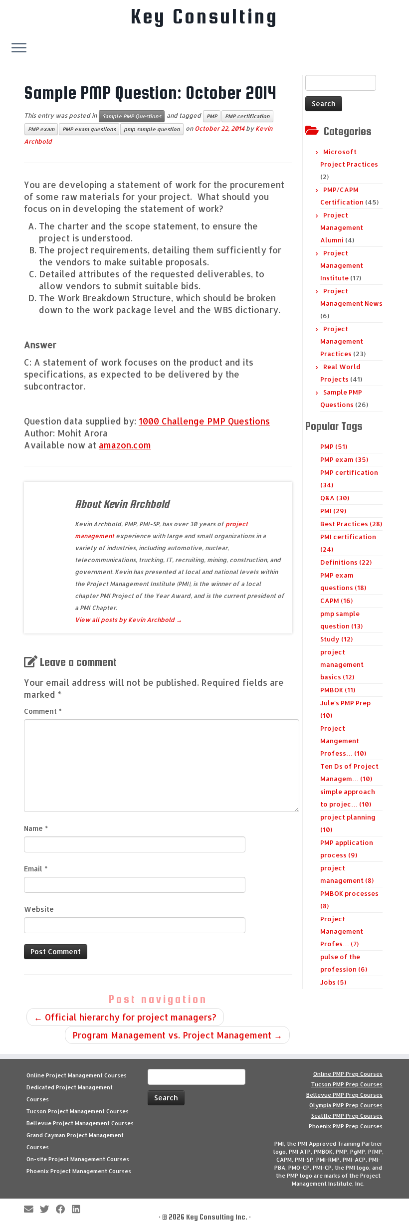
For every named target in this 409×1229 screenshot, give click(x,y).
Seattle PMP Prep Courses (347, 1115)
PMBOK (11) (337, 690)
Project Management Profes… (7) (341, 931)
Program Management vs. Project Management (177, 1034)
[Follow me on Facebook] (64, 1210)
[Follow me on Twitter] (48, 1210)
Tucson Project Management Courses (77, 1111)
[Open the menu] (18, 48)
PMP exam (41, 129)
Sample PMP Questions (131, 116)
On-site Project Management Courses (77, 1159)
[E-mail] (32, 1210)
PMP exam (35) (344, 459)
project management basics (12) (342, 664)
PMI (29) (333, 511)
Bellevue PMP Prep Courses (344, 1094)
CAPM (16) (336, 601)
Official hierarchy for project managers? (125, 1017)
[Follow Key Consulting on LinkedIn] (79, 1210)
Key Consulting (204, 16)
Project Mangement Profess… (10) (343, 740)
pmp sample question (152, 129)
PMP (211, 116)
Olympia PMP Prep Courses (346, 1105)
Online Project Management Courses (76, 1075)
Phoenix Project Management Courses (78, 1171)
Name (36, 828)
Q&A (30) (334, 498)
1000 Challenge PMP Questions (204, 420)
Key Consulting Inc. (216, 1217)
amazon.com (125, 444)
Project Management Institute (341, 265)
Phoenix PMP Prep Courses (346, 1126)
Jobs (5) (333, 982)
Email (35, 868)
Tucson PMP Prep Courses (347, 1084)
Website (39, 909)
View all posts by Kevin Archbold (128, 619)
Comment (43, 711)
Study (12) (336, 639)
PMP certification (247, 116)
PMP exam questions (89, 129)
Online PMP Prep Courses (348, 1073)
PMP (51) (333, 446)
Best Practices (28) (351, 524)
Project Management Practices (341, 341)
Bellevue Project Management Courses (80, 1123)
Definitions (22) (346, 562)
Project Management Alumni (341, 227)
